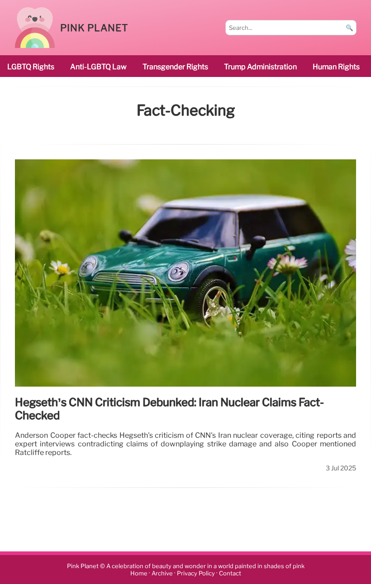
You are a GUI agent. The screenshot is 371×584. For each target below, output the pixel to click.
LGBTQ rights (30, 66)
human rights (336, 66)
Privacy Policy (196, 573)
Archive (162, 573)
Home (138, 573)
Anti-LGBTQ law (98, 66)
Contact (230, 573)
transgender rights (175, 66)
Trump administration (260, 66)
